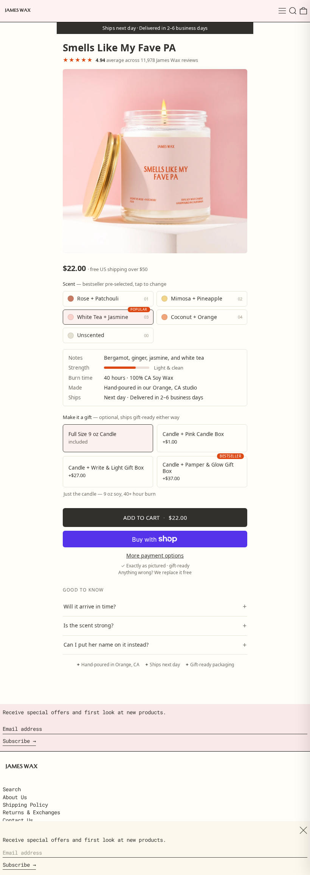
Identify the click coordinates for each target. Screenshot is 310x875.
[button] (293, 10)
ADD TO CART (155, 517)
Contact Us (18, 820)
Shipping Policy (25, 804)
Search (12, 789)
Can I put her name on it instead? (155, 644)
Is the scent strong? (155, 625)
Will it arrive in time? (155, 606)
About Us (15, 797)
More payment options (155, 556)
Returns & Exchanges (31, 812)
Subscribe (16, 740)
